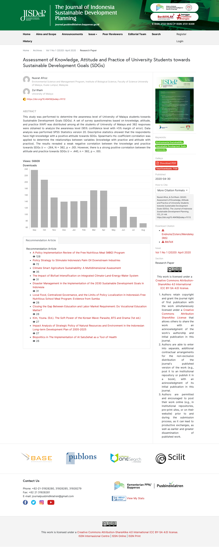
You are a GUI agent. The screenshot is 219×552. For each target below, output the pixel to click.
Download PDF (168, 163)
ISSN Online (119, 536)
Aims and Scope (46, 34)
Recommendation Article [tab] (41, 240)
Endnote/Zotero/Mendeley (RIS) (178, 236)
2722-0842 (166, 24)
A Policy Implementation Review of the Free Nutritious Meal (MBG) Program (79, 252)
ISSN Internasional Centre (94, 536)
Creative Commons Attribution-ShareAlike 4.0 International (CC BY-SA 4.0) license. (175, 284)
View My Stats (135, 498)
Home (26, 34)
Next (200, 458)
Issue (92, 34)
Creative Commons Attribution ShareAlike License (178, 313)
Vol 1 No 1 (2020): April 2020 (61, 50)
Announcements (72, 34)
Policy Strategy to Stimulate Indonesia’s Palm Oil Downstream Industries (76, 260)
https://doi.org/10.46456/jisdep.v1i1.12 (46, 99)
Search (156, 34)
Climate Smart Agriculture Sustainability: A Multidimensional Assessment (77, 268)
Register (181, 34)
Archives (37, 50)
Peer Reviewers (113, 34)
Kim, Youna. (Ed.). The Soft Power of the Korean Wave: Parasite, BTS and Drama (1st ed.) (87, 317)
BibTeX (168, 241)
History (27, 41)
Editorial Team (137, 34)
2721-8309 (188, 24)
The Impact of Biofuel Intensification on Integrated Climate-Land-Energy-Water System (85, 275)
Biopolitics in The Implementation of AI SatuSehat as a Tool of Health (75, 337)
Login (180, 41)
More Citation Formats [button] (171, 190)
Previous (18, 458)
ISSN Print (134, 536)
